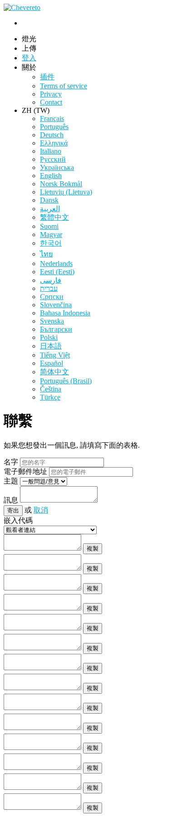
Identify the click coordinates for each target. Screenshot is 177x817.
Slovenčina (56, 305)
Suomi (49, 226)
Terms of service (63, 86)
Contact (51, 102)
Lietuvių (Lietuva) (66, 192)
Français (52, 118)
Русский (53, 159)
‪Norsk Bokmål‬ (61, 184)
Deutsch (52, 135)
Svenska (52, 321)
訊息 (11, 500)
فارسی (50, 280)
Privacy (51, 94)
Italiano (50, 151)
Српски (52, 296)
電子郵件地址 (25, 471)
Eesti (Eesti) (57, 272)
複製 (92, 548)
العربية (50, 209)
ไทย (46, 254)
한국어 (51, 243)
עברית (49, 288)
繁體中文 (54, 217)
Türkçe (50, 397)
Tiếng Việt (55, 355)
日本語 (51, 346)
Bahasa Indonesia (65, 313)
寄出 (13, 510)
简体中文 (54, 372)
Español (51, 363)
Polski (49, 337)
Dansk (49, 200)
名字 (11, 462)
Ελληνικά (54, 143)
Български (56, 329)
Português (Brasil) (66, 381)
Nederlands (56, 263)
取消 (41, 510)
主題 (11, 481)
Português (54, 127)
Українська (57, 167)
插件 (47, 77)
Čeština (50, 389)
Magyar (51, 234)
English (51, 175)
